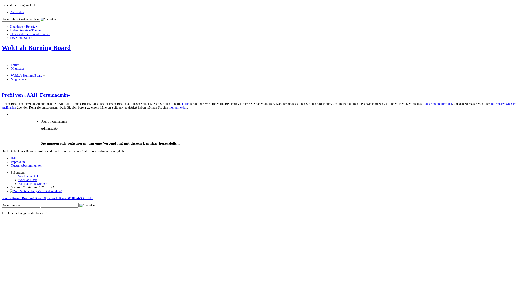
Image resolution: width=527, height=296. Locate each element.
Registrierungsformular (437, 103)
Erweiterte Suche (21, 37)
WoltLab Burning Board (36, 47)
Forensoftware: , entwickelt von (47, 198)
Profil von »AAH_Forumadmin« (36, 95)
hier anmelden (178, 107)
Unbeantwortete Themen (26, 30)
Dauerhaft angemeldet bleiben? (26, 213)
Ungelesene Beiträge (23, 26)
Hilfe (185, 103)
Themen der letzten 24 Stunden (30, 34)
